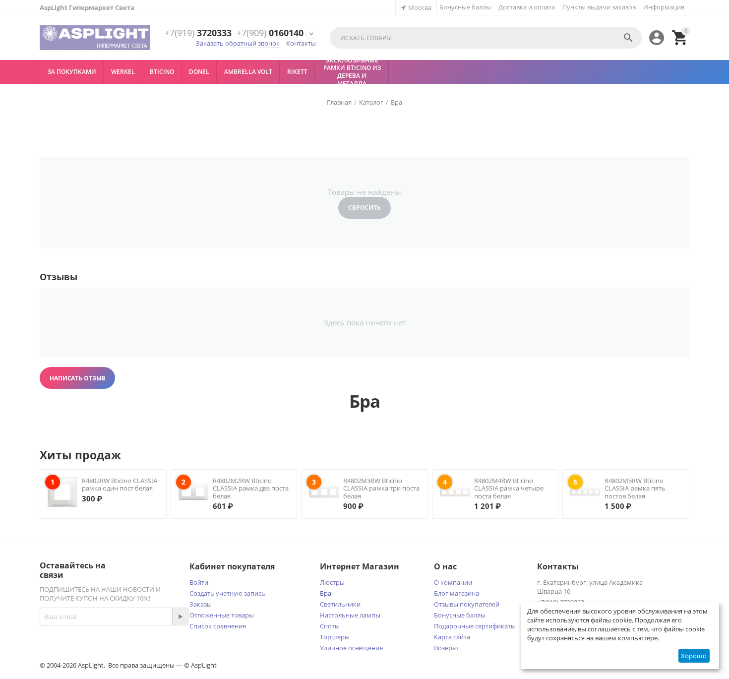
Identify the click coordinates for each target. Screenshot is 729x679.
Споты (330, 625)
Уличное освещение (351, 647)
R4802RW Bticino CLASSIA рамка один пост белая (119, 484)
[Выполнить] (180, 616)
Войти (198, 582)
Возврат (446, 647)
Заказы (200, 604)
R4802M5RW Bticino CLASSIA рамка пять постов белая (635, 488)
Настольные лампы (350, 615)
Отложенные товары (221, 615)
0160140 (270, 33)
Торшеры (335, 636)
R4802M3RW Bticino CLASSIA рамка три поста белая (381, 488)
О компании (453, 582)
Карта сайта (452, 636)
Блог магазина (456, 593)
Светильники (340, 604)
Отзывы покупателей (466, 604)
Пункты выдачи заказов (599, 6)
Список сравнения (217, 625)
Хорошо (694, 655)
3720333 (198, 33)
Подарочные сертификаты (475, 625)
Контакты (301, 43)
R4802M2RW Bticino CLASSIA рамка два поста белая (251, 488)
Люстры (332, 582)
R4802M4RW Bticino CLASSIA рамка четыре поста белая (509, 488)
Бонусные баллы (465, 6)
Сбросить (364, 207)
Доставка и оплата (526, 6)
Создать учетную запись (227, 593)
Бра (325, 593)
